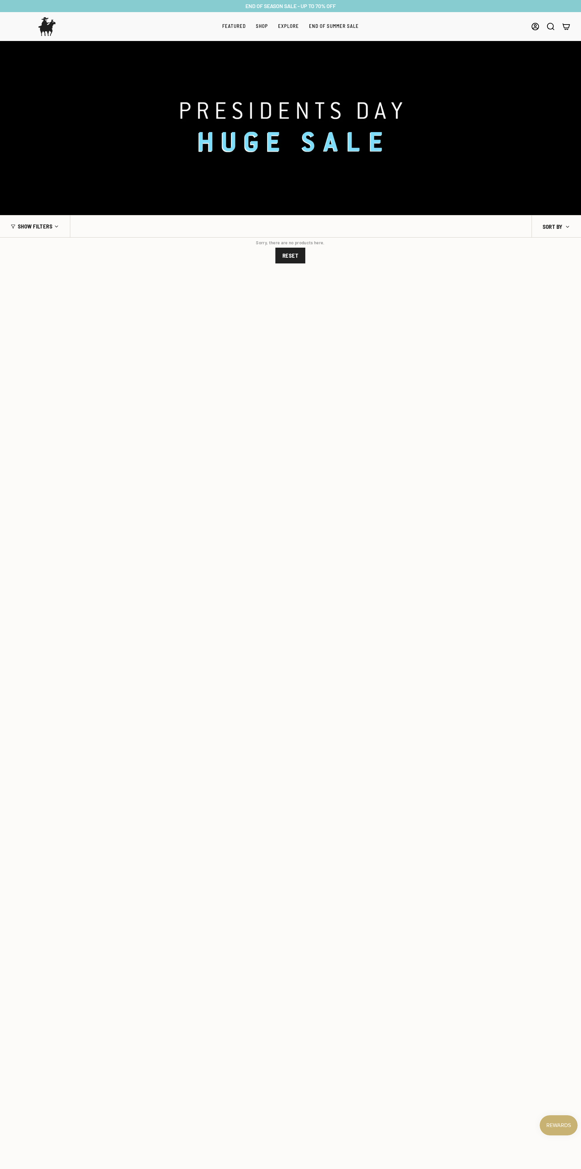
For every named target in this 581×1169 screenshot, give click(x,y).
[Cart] (566, 26)
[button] (234, 26)
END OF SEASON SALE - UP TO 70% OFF (290, 6)
